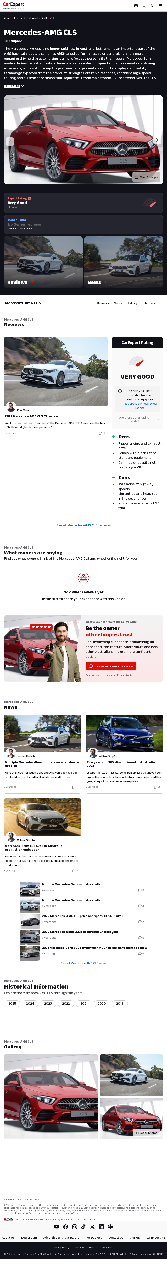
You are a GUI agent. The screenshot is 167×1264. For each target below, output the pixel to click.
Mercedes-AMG (38, 18)
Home (7, 18)
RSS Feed (108, 1247)
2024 (30, 1003)
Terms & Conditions (86, 1247)
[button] (43, 262)
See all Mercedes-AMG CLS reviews (83, 525)
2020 (102, 1003)
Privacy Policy (61, 1247)
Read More (12, 85)
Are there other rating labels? (134, 419)
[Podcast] (110, 1226)
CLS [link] (52, 18)
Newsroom (29, 1237)
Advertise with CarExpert (61, 1237)
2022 (66, 1003)
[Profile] (152, 6)
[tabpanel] (83, 425)
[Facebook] (65, 1226)
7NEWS (135, 1237)
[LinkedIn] (101, 1226)
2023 (48, 1003)
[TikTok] (83, 1226)
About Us (8, 1237)
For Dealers (94, 1237)
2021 (84, 1003)
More (149, 303)
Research (20, 18)
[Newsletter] (136, 6)
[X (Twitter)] (92, 1226)
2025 (12, 1003)
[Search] (144, 6)
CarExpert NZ (155, 1237)
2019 (119, 1003)
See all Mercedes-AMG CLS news (84, 963)
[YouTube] (56, 1226)
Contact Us (116, 1237)
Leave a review (24, 228)
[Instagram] (74, 1226)
